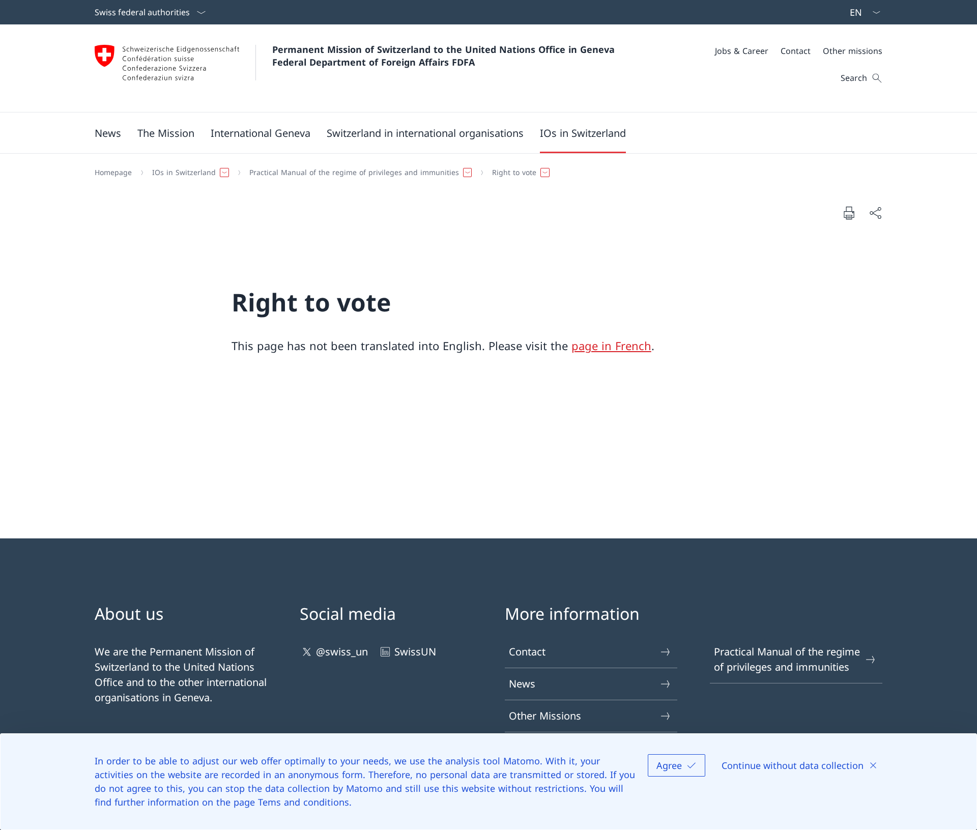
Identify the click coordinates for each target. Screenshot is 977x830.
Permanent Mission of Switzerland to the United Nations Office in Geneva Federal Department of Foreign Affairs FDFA (445, 55)
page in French (611, 345)
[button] (108, 132)
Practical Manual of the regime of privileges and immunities (787, 659)
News (522, 684)
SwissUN (415, 652)
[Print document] (849, 212)
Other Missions (545, 716)
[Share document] (875, 212)
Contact (527, 652)
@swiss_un (342, 652)
